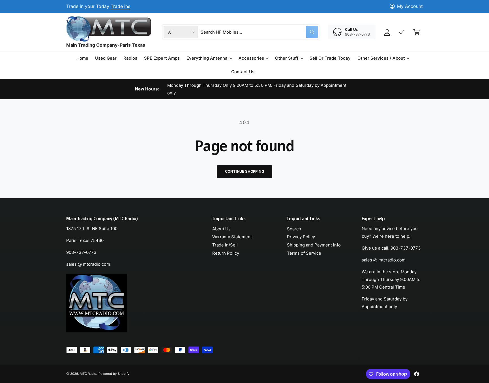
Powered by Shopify (113, 374)
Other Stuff (287, 58)
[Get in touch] (401, 32)
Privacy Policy (301, 236)
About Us (221, 228)
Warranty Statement (232, 236)
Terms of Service (304, 253)
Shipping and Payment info (314, 245)
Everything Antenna (207, 58)
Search (294, 228)
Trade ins (120, 6)
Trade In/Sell (225, 245)
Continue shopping (244, 171)
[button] (209, 58)
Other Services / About (381, 58)
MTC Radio (88, 374)
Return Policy (225, 253)
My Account (410, 6)
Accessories (251, 58)
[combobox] (259, 32)
